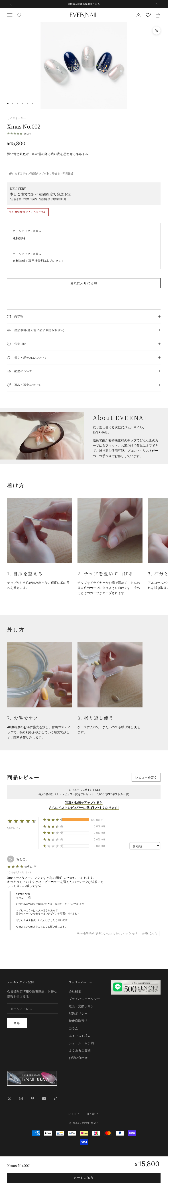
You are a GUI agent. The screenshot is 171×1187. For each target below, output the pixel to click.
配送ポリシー (78, 1013)
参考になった (149, 933)
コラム (73, 1028)
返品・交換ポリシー (83, 1006)
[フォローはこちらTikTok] (55, 1098)
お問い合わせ (78, 1058)
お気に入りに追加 (83, 283)
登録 (17, 1023)
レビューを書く (146, 777)
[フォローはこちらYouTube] (44, 1098)
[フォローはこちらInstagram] (21, 1098)
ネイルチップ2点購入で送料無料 (84, 4)
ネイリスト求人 (80, 1036)
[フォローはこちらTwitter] (9, 1098)
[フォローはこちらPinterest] (32, 1098)
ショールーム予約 (81, 1043)
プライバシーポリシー (84, 999)
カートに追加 (84, 1177)
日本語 (91, 1113)
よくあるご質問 (80, 1050)
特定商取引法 (78, 1021)
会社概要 (75, 991)
